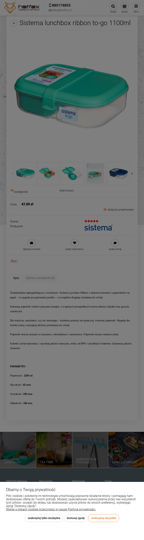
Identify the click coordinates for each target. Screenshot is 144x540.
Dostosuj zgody (76, 518)
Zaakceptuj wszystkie (103, 518)
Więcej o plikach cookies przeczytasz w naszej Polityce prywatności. (51, 509)
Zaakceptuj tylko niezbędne (44, 518)
